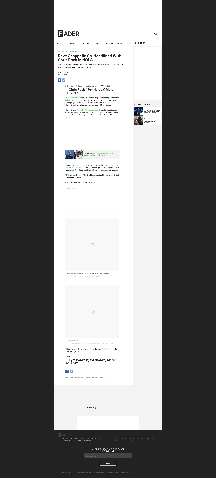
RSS (132, 440)
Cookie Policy (67, 440)
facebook (138, 43)
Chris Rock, (69, 377)
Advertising (74, 438)
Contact (65, 438)
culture (61, 51)
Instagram (140, 438)
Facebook (124, 438)
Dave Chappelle (71, 98)
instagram (144, 43)
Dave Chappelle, (80, 377)
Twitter (135, 43)
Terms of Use (85, 438)
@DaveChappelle (110, 349)
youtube (141, 43)
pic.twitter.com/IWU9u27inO (98, 86)
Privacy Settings (95, 473)
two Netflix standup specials (89, 110)
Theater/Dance (71, 51)
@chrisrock (97, 349)
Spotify (126, 440)
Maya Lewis (64, 73)
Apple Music (150, 438)
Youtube (132, 438)
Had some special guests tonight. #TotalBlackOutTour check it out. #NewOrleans (87, 273)
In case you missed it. (72, 340)
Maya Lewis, (90, 377)
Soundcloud (117, 440)
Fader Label (77, 440)
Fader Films (87, 440)
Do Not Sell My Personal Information (116, 473)
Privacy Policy (96, 438)
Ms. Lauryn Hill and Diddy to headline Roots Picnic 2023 (99, 154)
